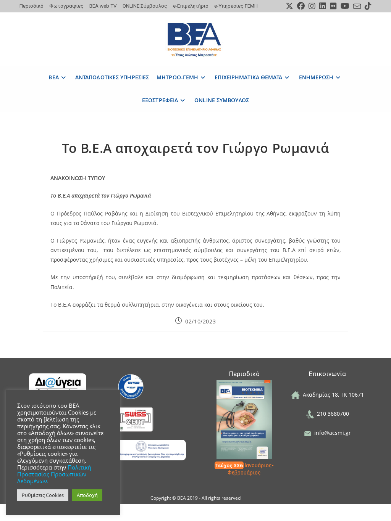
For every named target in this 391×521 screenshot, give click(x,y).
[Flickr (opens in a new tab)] (333, 6)
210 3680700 (331, 413)
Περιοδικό (31, 6)
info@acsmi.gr (331, 432)
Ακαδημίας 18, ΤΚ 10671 (332, 394)
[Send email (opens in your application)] (357, 6)
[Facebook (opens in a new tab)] (301, 6)
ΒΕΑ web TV (103, 6)
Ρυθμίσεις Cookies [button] (43, 495)
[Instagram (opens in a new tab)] (312, 6)
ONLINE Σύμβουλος (145, 6)
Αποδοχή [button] (87, 495)
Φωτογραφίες (66, 6)
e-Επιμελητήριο (190, 6)
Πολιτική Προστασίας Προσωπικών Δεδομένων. (54, 474)
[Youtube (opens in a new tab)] (345, 6)
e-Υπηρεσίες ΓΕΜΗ (236, 6)
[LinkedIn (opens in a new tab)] (322, 6)
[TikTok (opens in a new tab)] (367, 6)
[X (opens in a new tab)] (289, 6)
